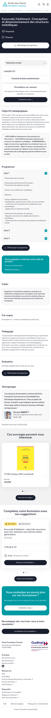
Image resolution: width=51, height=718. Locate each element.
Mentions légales (17, 704)
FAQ (3, 674)
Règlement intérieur (9, 695)
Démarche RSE (7, 663)
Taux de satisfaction (9, 698)
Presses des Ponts (8, 682)
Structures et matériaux (34, 10)
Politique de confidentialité (38, 704)
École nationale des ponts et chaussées (17, 679)
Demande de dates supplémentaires (25, 78)
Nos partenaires (8, 661)
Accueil (4, 10)
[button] (22, 491)
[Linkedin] (3, 666)
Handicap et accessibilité (11, 692)
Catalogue (6, 677)
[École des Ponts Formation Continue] (14, 4)
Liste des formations (16, 10)
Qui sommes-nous (8, 658)
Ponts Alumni (7, 685)
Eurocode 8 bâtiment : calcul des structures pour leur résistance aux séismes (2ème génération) (25, 532)
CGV (5, 704)
